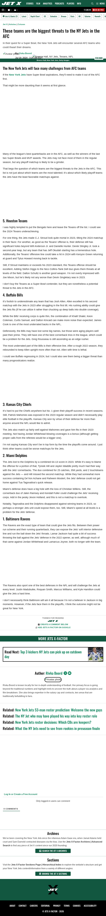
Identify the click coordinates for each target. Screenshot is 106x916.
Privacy (56, 905)
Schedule (53, 16)
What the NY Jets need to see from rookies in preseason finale (57, 728)
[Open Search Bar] (92, 3)
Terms (67, 905)
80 (79, 16)
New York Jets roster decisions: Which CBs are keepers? (53, 722)
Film (38, 3)
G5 (45, 16)
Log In (88, 9)
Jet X (5, 24)
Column (21, 24)
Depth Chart (35, 16)
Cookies (76, 905)
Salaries (88, 16)
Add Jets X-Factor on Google (54, 627)
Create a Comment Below (54, 624)
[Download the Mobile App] (3, 10)
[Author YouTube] (69, 673)
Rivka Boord (25, 53)
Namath (97, 16)
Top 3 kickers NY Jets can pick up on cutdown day (43, 654)
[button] (100, 3)
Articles (12, 24)
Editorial (45, 905)
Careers (34, 905)
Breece (63, 16)
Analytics (47, 3)
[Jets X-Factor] (12, 3)
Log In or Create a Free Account (20, 794)
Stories (29, 3)
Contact (22, 905)
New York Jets (17, 74)
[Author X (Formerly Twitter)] (65, 673)
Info (79, 3)
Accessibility (90, 905)
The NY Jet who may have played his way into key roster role (56, 716)
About (12, 905)
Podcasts (59, 3)
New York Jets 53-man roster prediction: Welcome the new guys (58, 710)
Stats (72, 16)
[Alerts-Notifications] (9, 10)
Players (70, 3)
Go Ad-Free (99, 9)
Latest (24, 16)
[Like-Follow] (15, 10)
